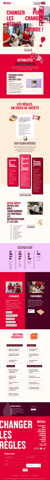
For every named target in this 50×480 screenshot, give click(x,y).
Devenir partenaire (10, 322)
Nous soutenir (27, 49)
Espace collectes (24, 475)
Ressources (36, 2)
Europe (43, 441)
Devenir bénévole (10, 318)
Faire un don (9, 312)
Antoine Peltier (16, 478)
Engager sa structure (11, 325)
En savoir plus (30, 311)
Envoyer (25, 469)
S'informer (42, 435)
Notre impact (31, 226)
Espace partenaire (34, 475)
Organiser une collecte (11, 315)
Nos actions (42, 430)
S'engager (43, 433)
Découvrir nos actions (25, 194)
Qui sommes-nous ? (42, 427)
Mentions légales (15, 475)
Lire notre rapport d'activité (15, 92)
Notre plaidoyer (43, 438)
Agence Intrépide (27, 478)
